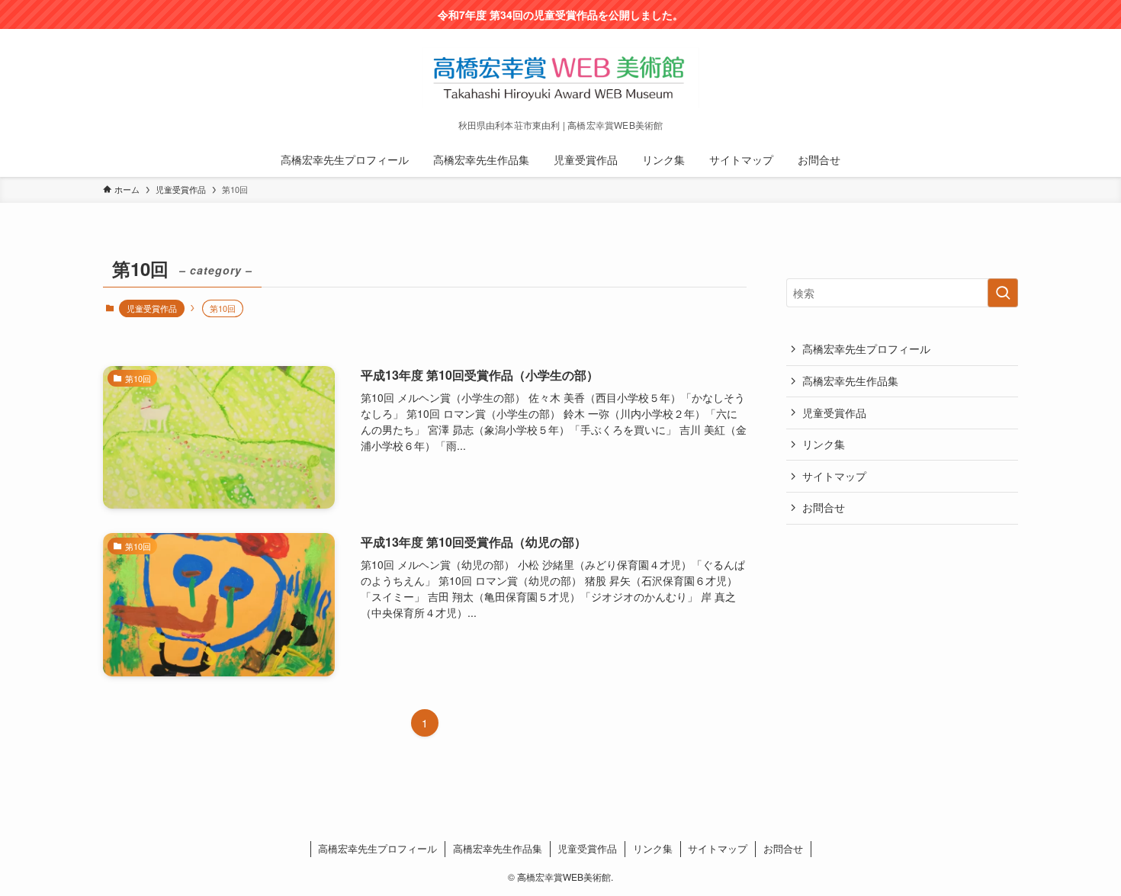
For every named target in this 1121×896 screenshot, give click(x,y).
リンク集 (823, 443)
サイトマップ (834, 475)
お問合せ (823, 507)
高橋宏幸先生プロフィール (866, 348)
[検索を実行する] (1003, 292)
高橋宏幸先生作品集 (850, 380)
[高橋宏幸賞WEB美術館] (560, 77)
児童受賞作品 (152, 308)
